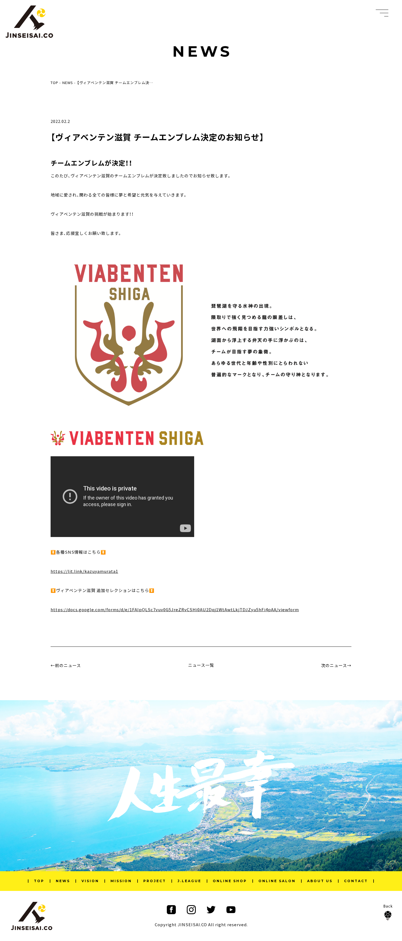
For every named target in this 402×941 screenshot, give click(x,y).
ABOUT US (320, 881)
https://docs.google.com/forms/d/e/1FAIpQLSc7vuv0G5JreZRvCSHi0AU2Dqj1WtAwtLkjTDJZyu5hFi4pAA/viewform (175, 609)
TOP (39, 881)
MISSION (121, 881)
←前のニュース (66, 665)
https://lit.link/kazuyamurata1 (84, 571)
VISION (90, 881)
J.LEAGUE (189, 881)
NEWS (63, 881)
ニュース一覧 (201, 665)
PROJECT (154, 881)
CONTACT (356, 881)
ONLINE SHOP (230, 881)
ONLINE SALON (277, 881)
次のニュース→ (336, 665)
